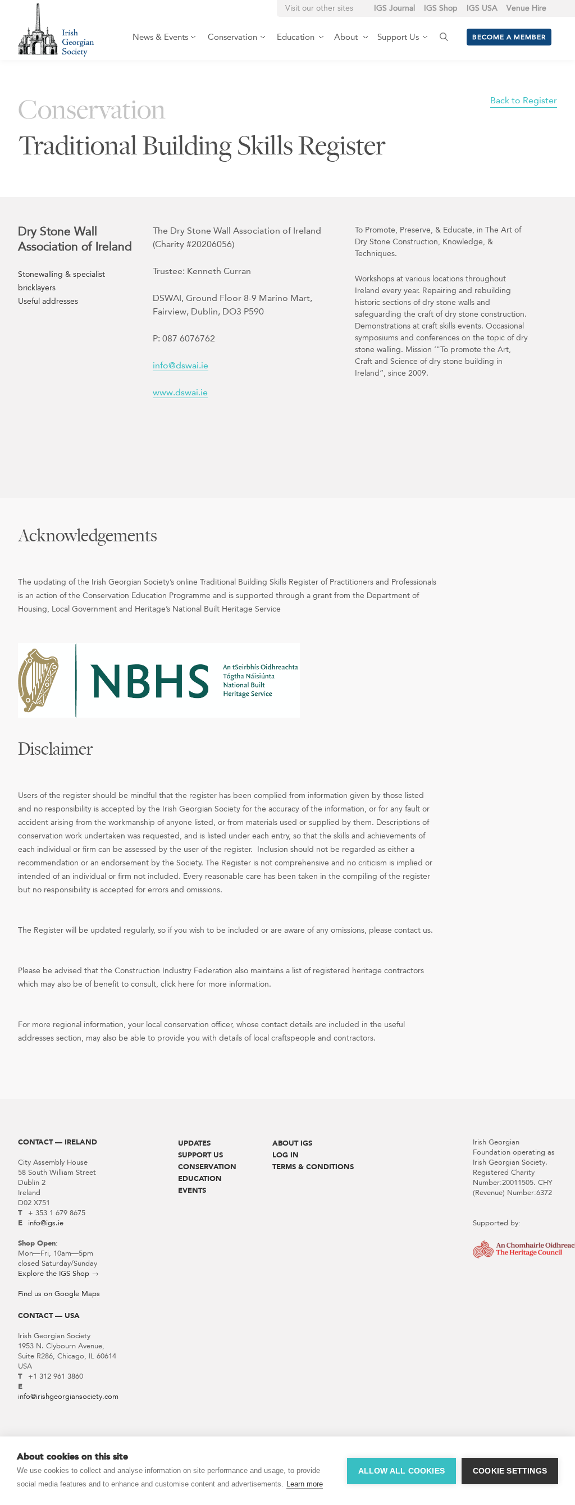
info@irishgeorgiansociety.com (68, 1396)
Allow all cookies (401, 1471)
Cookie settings (510, 1471)
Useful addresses (48, 301)
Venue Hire (526, 8)
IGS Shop (441, 8)
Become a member (509, 37)
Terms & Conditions (313, 1166)
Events (192, 1190)
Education (200, 1178)
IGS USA (482, 8)
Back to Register (523, 100)
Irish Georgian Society (56, 29)
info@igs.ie (45, 1223)
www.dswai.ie (180, 392)
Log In (285, 1155)
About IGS (292, 1143)
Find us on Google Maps (59, 1293)
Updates (194, 1143)
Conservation (207, 1166)
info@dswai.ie (180, 365)
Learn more (304, 1484)
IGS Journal (394, 8)
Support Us (200, 1155)
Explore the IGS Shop (53, 1273)
